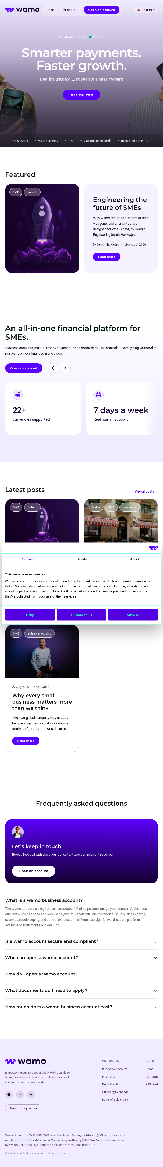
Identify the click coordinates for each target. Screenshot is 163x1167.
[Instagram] (31, 1094)
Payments (109, 1077)
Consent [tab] (28, 559)
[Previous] (53, 368)
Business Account (115, 1069)
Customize (79, 614)
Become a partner (24, 1108)
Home (51, 10)
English (146, 10)
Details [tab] (81, 559)
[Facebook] (9, 1094)
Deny (30, 614)
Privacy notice (56, 1153)
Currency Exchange (115, 1092)
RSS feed (152, 1084)
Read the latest (81, 95)
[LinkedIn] (20, 1094)
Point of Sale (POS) (115, 1100)
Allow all (133, 614)
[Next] (65, 368)
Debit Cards (110, 1084)
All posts (69, 10)
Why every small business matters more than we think (42, 701)
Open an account (101, 10)
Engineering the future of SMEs (120, 204)
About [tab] (134, 559)
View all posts (146, 491)
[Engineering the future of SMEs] (42, 228)
